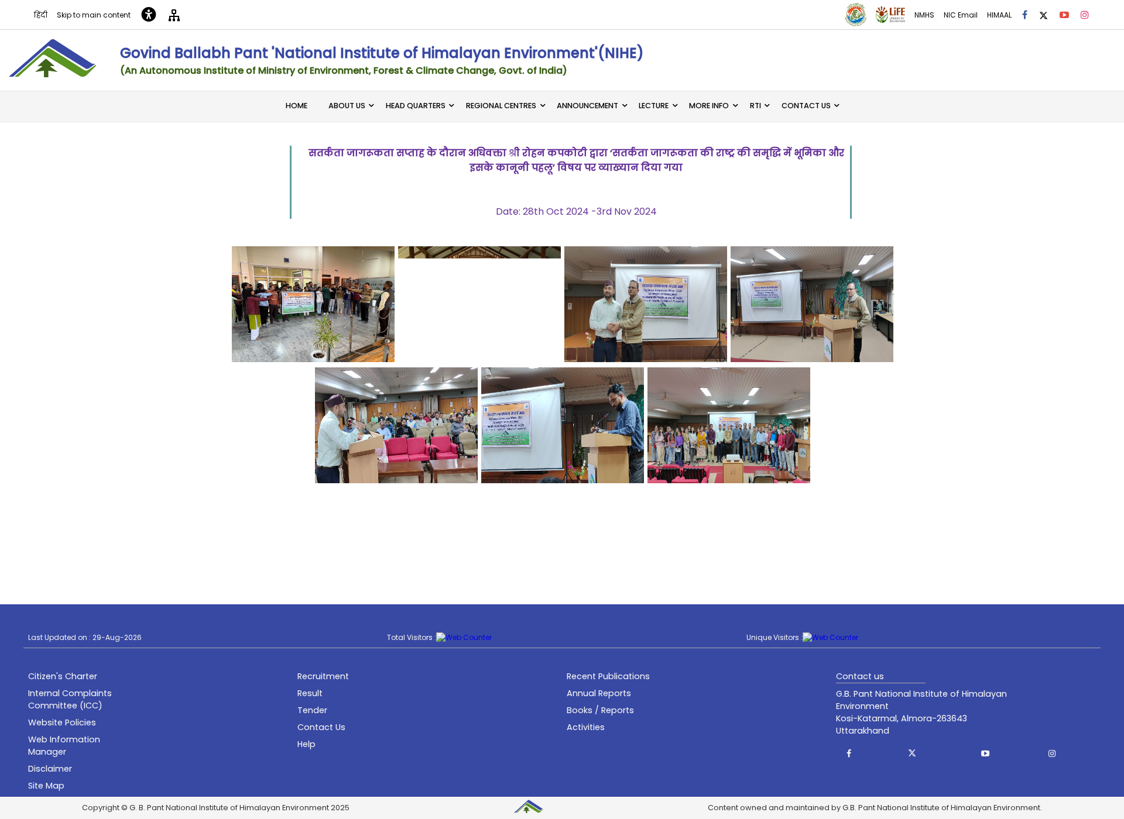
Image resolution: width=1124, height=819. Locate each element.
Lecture (654, 106)
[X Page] (1043, 14)
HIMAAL (999, 15)
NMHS (924, 15)
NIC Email (961, 15)
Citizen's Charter (62, 676)
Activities (586, 727)
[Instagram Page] (1085, 14)
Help (306, 744)
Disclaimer (50, 769)
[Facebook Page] (1024, 14)
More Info (709, 106)
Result (310, 693)
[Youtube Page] (1064, 14)
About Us (346, 106)
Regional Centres (501, 106)
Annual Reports (599, 693)
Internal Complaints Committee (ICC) (70, 699)
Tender (312, 710)
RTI (755, 106)
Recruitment (323, 676)
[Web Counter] (464, 637)
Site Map (46, 786)
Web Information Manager (64, 746)
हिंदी (40, 15)
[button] (849, 753)
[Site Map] (174, 14)
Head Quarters (416, 106)
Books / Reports (600, 710)
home (296, 106)
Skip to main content (94, 15)
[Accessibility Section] (148, 14)
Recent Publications (608, 676)
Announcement (587, 106)
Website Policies (62, 722)
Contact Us (806, 106)
